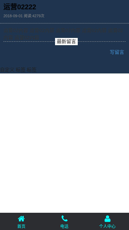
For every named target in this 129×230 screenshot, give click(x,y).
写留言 (118, 52)
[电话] (64, 218)
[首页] (21, 218)
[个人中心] (107, 218)
